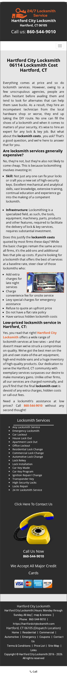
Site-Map (53, 645)
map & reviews (43, 614)
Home (15, 632)
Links (34, 650)
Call (34, 671)
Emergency (29, 636)
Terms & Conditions (19, 645)
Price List (39, 645)
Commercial (46, 632)
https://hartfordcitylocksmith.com (34, 623)
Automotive (12, 636)
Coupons (44, 636)
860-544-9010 (41, 31)
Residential (29, 632)
